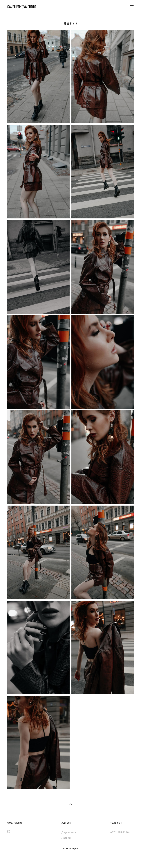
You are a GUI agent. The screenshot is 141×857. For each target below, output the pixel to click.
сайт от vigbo (70, 848)
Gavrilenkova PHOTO (21, 7)
